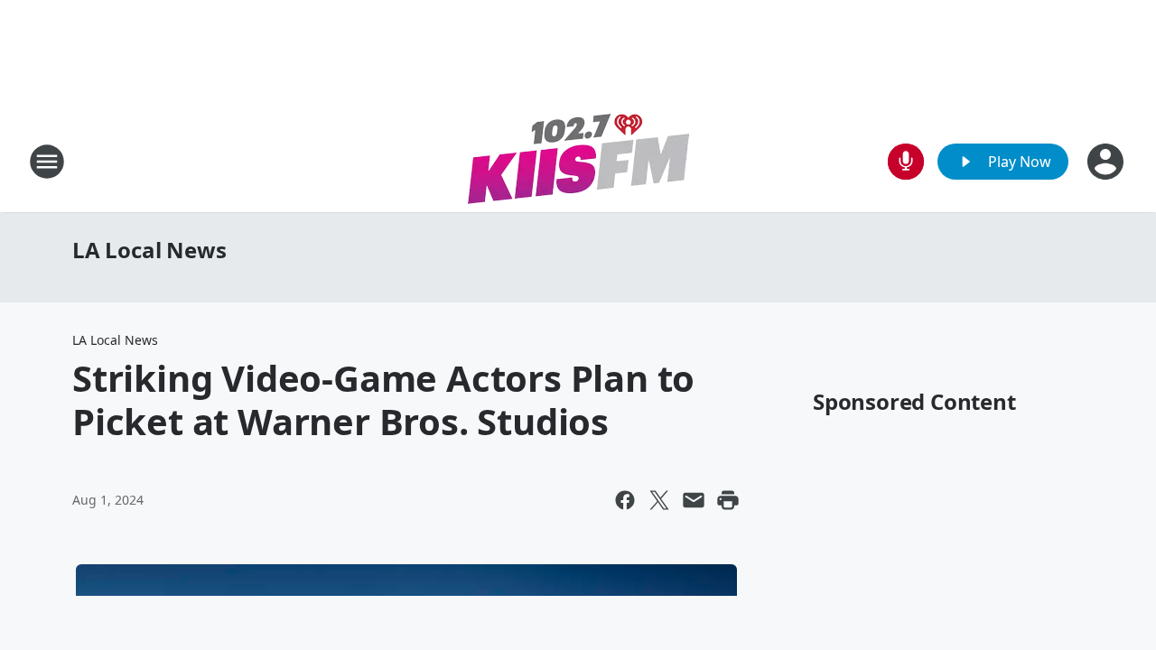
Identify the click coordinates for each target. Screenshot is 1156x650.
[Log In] (1107, 162)
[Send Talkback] (906, 162)
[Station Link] (578, 161)
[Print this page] (728, 500)
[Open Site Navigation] (47, 162)
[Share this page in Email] (693, 500)
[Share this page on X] (659, 500)
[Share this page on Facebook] (625, 500)
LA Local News (149, 250)
